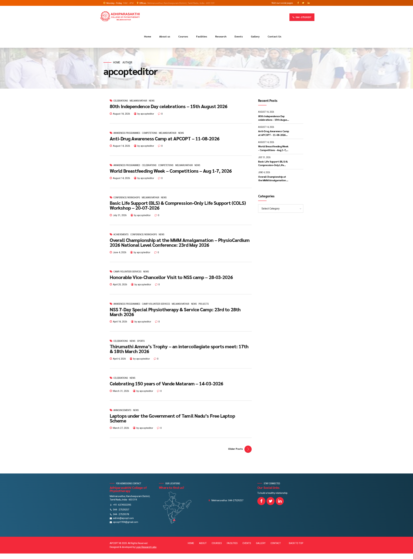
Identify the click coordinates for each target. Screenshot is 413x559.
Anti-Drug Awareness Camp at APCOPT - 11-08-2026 (273, 132)
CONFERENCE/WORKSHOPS (126, 197)
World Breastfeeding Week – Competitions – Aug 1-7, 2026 (171, 171)
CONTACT (276, 543)
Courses (183, 36)
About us (164, 36)
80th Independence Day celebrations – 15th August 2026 (168, 106)
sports (141, 341)
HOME (191, 543)
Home (147, 36)
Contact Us (274, 36)
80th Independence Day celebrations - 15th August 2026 (273, 118)
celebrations (120, 100)
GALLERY (261, 543)
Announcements (122, 410)
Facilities (201, 36)
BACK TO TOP (296, 543)
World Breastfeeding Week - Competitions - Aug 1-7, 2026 (273, 148)
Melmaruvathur (138, 100)
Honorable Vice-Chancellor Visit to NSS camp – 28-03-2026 (171, 277)
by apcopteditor (145, 113)
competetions (149, 133)
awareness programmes (126, 133)
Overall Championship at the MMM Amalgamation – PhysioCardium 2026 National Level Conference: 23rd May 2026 (180, 242)
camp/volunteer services (127, 271)
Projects (204, 303)
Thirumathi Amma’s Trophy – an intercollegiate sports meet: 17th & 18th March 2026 (179, 348)
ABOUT (203, 543)
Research (221, 36)
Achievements (121, 234)
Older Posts (235, 448)
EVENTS (247, 543)
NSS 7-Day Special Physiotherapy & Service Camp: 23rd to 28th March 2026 (175, 311)
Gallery (255, 36)
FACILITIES (232, 543)
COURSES (217, 543)
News (152, 100)
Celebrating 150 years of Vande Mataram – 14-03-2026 (166, 383)
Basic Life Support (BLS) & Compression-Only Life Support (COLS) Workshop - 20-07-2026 (273, 163)
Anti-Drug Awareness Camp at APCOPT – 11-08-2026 (164, 138)
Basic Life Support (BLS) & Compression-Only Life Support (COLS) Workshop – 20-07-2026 (178, 205)
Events (239, 36)
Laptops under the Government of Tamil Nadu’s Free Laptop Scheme (172, 418)
